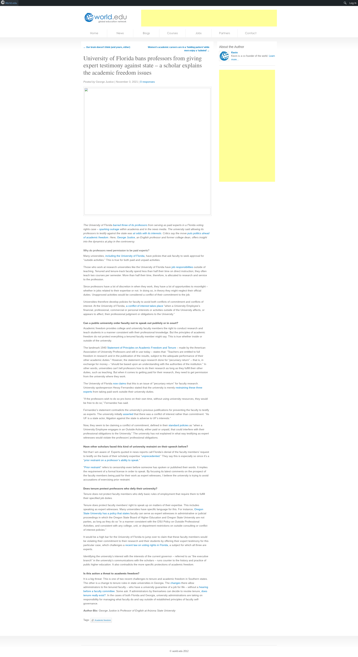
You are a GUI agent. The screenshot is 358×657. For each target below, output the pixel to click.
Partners (224, 33)
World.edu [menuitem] (11, 2)
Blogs (146, 33)
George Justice (126, 237)
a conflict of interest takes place (144, 305)
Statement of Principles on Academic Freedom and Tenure (141, 347)
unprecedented (151, 456)
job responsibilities (182, 267)
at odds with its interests (147, 233)
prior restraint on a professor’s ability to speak (111, 460)
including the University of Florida (125, 255)
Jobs (198, 33)
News (120, 33)
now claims (119, 383)
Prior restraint (92, 467)
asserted (128, 414)
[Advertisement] (209, 18)
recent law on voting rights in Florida (146, 545)
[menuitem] (345, 3)
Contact (250, 33)
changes (175, 582)
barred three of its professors (130, 225)
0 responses (147, 81)
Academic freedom (103, 620)
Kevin (234, 52)
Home (94, 33)
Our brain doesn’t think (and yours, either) (106, 47)
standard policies (179, 425)
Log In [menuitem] (353, 2)
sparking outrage (109, 229)
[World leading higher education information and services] (104, 18)
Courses (172, 33)
